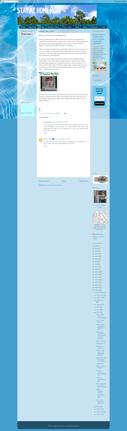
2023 (97, 251)
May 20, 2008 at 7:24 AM (63, 139)
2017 (97, 267)
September (100, 300)
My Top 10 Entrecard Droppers (100, 401)
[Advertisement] (27, 68)
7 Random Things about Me (101, 379)
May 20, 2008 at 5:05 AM (60, 122)
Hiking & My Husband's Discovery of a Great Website (100, 335)
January (99, 414)
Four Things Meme (100, 321)
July (98, 307)
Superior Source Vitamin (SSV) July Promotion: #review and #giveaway (99, 39)
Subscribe (99, 103)
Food (103, 27)
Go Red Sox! (100, 363)
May (98, 312)
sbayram (62, 426)
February (100, 412)
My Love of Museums (100, 347)
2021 (97, 256)
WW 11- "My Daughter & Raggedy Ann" (100, 327)
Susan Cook (49, 113)
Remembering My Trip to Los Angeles (100, 359)
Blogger (76, 426)
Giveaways (94, 27)
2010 (97, 285)
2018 (97, 264)
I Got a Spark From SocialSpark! (100, 316)
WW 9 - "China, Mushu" (101, 367)
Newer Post (44, 181)
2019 (97, 261)
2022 (97, 254)
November (100, 295)
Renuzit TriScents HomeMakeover (101, 373)
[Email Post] (64, 113)
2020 (97, 259)
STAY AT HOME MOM (39, 11)
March (99, 409)
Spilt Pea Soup (100, 341)
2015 (97, 272)
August (99, 304)
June (98, 309)
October (99, 297)
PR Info (41, 27)
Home (23, 27)
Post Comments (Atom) (54, 185)
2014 (97, 274)
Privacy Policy (67, 27)
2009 (97, 287)
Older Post (83, 181)
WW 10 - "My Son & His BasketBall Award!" (100, 353)
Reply (45, 133)
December (100, 292)
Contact (84, 27)
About (77, 27)
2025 (97, 246)
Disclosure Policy (53, 27)
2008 (97, 290)
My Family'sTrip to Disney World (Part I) (101, 385)
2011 (96, 282)
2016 (97, 269)
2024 (97, 248)
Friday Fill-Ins (100, 343)
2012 (97, 280)
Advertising (32, 27)
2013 (97, 277)
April (98, 406)
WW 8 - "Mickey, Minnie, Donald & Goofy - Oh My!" (100, 393)
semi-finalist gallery (51, 94)
